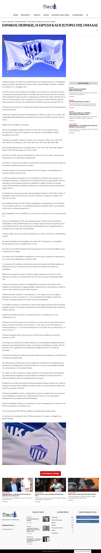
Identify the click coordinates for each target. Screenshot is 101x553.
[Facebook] (97, 30)
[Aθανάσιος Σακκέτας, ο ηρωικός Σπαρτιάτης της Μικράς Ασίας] (46, 528)
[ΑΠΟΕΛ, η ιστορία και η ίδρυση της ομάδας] (83, 485)
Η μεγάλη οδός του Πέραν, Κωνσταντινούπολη (77, 89)
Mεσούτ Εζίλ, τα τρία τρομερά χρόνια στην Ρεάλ (49, 495)
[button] (87, 15)
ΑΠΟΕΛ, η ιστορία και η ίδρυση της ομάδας (82, 494)
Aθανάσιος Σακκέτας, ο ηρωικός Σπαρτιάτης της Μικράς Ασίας (80, 113)
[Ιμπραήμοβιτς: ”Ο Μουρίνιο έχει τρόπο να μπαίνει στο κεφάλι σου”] (17, 485)
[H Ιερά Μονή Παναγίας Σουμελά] (46, 519)
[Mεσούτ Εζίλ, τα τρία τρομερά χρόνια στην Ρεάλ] (50, 485)
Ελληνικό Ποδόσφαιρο (20, 21)
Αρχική (4, 21)
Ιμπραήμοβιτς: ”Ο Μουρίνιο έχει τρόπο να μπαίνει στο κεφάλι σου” (83, 126)
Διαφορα (71, 87)
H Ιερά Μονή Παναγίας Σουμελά (79, 101)
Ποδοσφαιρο (10, 21)
